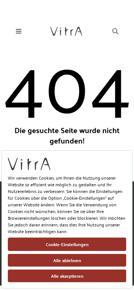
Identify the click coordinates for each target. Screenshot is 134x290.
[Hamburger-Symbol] (18, 31)
